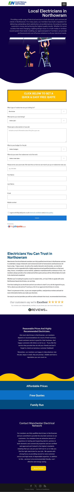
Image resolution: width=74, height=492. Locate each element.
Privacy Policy (29, 489)
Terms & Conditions (42, 489)
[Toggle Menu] (64, 4)
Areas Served (38, 468)
